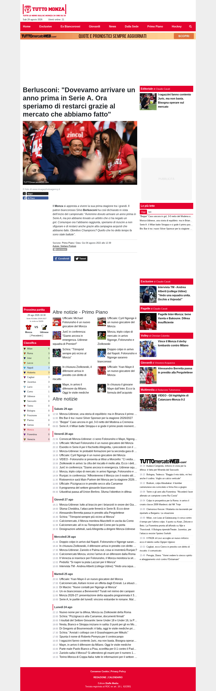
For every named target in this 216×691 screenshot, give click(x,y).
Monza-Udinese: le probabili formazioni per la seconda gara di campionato (103, 451)
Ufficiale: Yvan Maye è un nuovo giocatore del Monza (121, 370)
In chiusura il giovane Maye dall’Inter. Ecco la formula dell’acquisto (121, 388)
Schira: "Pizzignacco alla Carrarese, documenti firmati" (92, 616)
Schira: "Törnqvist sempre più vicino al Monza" (74, 353)
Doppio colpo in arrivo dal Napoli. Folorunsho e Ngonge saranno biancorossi (105, 541)
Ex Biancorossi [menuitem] (70, 26)
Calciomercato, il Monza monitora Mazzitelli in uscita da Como (96, 520)
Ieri (149, 212)
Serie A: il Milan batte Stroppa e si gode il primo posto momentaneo (99, 426)
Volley (144, 335)
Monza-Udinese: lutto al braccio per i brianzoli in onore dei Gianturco (100, 504)
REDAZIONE (99, 677)
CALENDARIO (115, 677)
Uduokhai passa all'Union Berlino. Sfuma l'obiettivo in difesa (95, 491)
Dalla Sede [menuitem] (132, 26)
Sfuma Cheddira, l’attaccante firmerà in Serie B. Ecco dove (94, 508)
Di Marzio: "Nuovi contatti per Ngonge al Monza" (88, 587)
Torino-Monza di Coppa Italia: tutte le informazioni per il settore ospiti (100, 656)
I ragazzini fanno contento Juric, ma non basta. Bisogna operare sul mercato (104, 640)
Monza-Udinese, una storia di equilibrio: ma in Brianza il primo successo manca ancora (111, 414)
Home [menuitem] (27, 26)
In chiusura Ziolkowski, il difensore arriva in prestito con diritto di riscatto (102, 545)
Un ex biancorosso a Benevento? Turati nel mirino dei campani (96, 591)
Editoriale (147, 88)
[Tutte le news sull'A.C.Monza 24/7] (44, 10)
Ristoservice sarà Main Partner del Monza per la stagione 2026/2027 (100, 479)
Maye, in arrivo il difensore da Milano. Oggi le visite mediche (75, 388)
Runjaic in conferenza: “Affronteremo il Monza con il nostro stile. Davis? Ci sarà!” (107, 475)
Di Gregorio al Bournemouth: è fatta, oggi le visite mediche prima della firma (104, 628)
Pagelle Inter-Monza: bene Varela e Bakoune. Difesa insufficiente (174, 318)
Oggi (143, 212)
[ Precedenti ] (36, 335)
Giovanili (146, 362)
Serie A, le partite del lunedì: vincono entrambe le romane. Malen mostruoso (104, 599)
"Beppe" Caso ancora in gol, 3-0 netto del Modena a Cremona (96, 422)
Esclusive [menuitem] (45, 26)
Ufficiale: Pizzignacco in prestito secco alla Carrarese (91, 483)
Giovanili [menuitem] (94, 26)
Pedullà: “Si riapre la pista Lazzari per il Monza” (87, 562)
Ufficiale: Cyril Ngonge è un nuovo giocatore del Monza (122, 322)
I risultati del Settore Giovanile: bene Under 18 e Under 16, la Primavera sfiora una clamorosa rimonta (119, 620)
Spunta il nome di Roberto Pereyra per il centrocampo (91, 636)
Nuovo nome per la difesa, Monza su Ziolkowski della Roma (95, 612)
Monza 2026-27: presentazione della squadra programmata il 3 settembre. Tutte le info (110, 595)
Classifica (30, 342)
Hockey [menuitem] (177, 26)
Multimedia (148, 389)
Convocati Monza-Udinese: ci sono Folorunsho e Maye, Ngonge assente (102, 439)
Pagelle (145, 308)
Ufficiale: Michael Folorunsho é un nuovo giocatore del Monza (76, 322)
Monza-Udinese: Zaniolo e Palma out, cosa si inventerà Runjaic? (98, 550)
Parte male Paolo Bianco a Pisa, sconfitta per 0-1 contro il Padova (98, 648)
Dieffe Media (111, 683)
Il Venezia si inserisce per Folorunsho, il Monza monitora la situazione (101, 558)
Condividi (63, 258)
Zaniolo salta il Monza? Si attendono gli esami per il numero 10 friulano (101, 652)
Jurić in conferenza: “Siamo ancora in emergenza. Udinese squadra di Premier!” (106, 467)
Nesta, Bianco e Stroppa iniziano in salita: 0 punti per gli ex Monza (99, 624)
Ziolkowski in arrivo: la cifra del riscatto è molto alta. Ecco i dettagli (98, 463)
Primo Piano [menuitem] (155, 26)
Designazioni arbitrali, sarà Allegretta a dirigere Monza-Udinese (97, 529)
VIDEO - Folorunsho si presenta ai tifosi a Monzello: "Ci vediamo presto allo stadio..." (110, 459)
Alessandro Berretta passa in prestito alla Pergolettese (91, 512)
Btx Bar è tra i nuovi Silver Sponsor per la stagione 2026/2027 (96, 418)
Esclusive (147, 281)
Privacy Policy (118, 671)
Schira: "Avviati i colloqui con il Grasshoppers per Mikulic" (93, 632)
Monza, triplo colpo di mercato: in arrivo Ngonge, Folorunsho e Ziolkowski (103, 471)
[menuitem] (190, 26)
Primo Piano (68, 243)
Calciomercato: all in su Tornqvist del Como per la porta (92, 524)
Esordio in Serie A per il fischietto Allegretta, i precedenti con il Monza (100, 447)
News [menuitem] (112, 26)
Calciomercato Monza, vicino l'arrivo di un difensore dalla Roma (97, 554)
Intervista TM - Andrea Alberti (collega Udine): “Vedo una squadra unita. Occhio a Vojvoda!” (113, 566)
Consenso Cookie (99, 671)
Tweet (82, 258)
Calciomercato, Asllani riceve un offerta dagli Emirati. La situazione (99, 583)
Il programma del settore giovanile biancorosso (87, 487)
